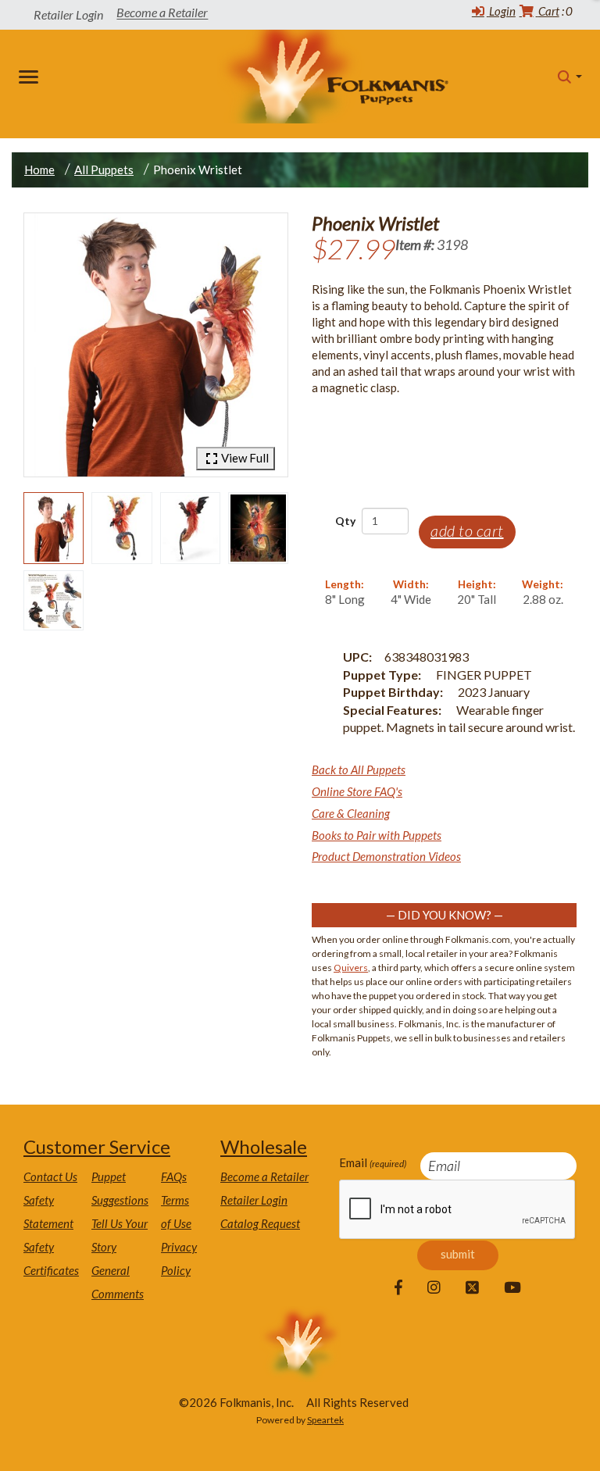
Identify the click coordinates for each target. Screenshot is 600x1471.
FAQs (174, 1176)
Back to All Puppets (358, 769)
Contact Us (50, 1176)
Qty (345, 520)
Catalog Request (260, 1223)
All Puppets (104, 169)
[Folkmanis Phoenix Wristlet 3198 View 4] (258, 528)
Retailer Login (254, 1200)
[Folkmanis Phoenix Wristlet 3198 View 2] (121, 528)
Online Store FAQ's (357, 791)
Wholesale (263, 1146)
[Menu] (32, 77)
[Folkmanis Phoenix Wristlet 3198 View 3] (190, 528)
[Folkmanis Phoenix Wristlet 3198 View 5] (53, 600)
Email (372, 1162)
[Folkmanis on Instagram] (434, 1288)
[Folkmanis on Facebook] (398, 1288)
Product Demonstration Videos (386, 856)
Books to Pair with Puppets (376, 835)
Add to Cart (467, 530)
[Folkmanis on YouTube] (512, 1288)
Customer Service (96, 1146)
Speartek (325, 1420)
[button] (569, 76)
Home (39, 169)
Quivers (351, 967)
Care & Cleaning (351, 813)
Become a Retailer (162, 12)
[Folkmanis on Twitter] (472, 1288)
